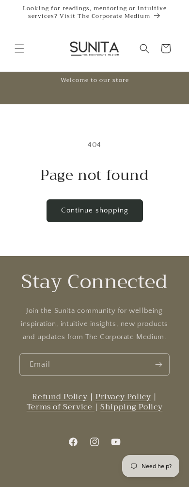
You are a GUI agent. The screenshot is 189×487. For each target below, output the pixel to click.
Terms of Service (60, 407)
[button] (19, 48)
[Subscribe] (158, 364)
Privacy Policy (123, 397)
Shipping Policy (131, 407)
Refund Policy (59, 397)
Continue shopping (94, 210)
